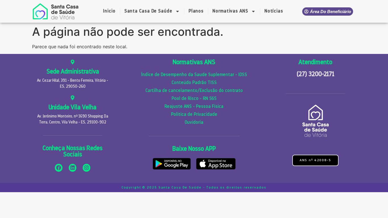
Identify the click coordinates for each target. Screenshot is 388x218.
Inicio (109, 11)
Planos (196, 11)
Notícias (273, 11)
